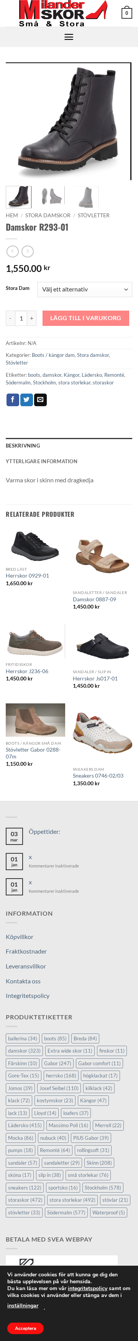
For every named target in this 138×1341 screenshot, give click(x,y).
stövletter (24, 1212)
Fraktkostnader (26, 951)
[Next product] (12, 251)
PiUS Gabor (91, 1138)
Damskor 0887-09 (94, 599)
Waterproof (108, 1212)
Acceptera (25, 1328)
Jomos (20, 1088)
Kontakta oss (23, 981)
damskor (52, 375)
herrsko (61, 1075)
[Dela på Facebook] (13, 400)
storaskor (103, 382)
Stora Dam (18, 288)
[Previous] (18, 121)
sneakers (24, 1188)
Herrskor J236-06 (27, 671)
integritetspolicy (87, 1288)
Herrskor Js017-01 (95, 678)
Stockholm (44, 382)
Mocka (20, 1138)
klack (19, 1100)
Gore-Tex (23, 1075)
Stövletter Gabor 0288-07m (33, 753)
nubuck (53, 1138)
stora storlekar (74, 382)
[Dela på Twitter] (26, 400)
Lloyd (45, 1113)
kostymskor (55, 1100)
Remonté (114, 375)
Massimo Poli (68, 1125)
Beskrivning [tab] (23, 446)
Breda (85, 1038)
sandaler (22, 1163)
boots (34, 375)
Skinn (99, 1163)
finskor (112, 1051)
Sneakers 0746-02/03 (98, 776)
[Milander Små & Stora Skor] (64, 13)
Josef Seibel (59, 1088)
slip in (49, 1175)
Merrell (108, 1125)
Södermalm (18, 382)
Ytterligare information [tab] (41, 461)
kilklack (98, 1088)
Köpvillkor (19, 936)
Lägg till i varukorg (86, 317)
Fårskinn (22, 1063)
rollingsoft (93, 1150)
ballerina (22, 1038)
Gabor (57, 1063)
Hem (12, 215)
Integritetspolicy (27, 995)
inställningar (22, 1305)
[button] (127, 13)
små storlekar (88, 1175)
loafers (76, 1113)
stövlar (115, 1200)
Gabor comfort (99, 1063)
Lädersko (92, 375)
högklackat (100, 1075)
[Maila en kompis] (40, 400)
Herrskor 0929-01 (27, 576)
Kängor (71, 375)
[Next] (120, 121)
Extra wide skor (70, 1051)
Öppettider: (44, 831)
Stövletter (94, 215)
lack (17, 1113)
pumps (20, 1150)
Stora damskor (48, 215)
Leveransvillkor (26, 966)
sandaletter (62, 1163)
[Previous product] (27, 251)
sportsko (63, 1188)
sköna (19, 1175)
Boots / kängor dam (53, 355)
